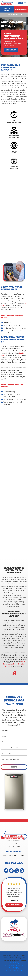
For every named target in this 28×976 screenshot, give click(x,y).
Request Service (21, 9)
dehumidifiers (16, 459)
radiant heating (9, 542)
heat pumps (9, 539)
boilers (23, 537)
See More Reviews (14, 240)
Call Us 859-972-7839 (14, 15)
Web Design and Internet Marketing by (14, 967)
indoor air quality (9, 664)
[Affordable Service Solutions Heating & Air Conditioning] (7, 3)
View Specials (11, 50)
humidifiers (5, 459)
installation (10, 532)
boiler (23, 662)
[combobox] (14, 748)
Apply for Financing (7, 9)
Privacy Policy (14, 963)
